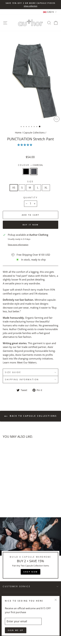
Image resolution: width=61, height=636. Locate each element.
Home (18, 132)
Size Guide (13, 372)
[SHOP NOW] (30, 549)
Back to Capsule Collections (33, 416)
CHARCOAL (34, 171)
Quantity (30, 197)
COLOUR (30, 165)
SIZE (30, 181)
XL (46, 187)
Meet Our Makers (26, 362)
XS (13, 187)
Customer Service (17, 586)
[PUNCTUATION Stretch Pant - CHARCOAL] (8, 495)
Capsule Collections (34, 132)
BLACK (26, 171)
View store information (18, 244)
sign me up (15, 630)
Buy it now (31, 224)
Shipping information (22, 379)
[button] (25, 144)
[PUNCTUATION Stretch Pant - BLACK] (4, 495)
